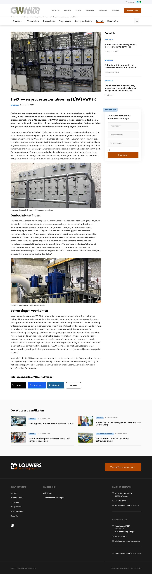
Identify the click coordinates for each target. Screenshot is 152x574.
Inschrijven (123, 155)
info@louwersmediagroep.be (127, 541)
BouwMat (111, 21)
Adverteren (90, 10)
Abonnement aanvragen (54, 498)
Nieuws (16, 21)
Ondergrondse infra (83, 21)
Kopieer (73, 385)
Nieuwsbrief (102, 10)
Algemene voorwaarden (119, 568)
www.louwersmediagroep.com (128, 553)
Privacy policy (136, 568)
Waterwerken (33, 21)
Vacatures (115, 10)
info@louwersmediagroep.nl (127, 505)
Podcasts (67, 10)
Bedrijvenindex (132, 10)
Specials (100, 21)
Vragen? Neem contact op (121, 467)
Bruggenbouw (49, 21)
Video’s (78, 10)
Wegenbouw (65, 21)
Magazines (55, 10)
